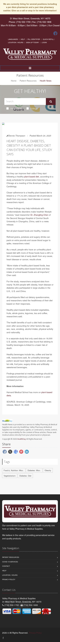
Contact (6, 566)
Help (23, 39)
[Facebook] (55, 33)
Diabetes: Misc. (34, 470)
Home (13, 80)
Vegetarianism (10, 475)
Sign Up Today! (32, 42)
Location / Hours (15, 42)
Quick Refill (48, 39)
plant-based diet (31, 176)
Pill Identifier (34, 39)
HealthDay (21, 439)
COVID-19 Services (10, 561)
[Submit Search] (51, 101)
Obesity (48, 470)
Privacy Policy (8, 579)
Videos (33, 108)
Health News (16, 108)
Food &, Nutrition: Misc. (14, 470)
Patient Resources (28, 80)
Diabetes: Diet (25, 475)
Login (44, 42)
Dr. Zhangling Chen (39, 214)
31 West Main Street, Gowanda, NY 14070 (30, 18)
